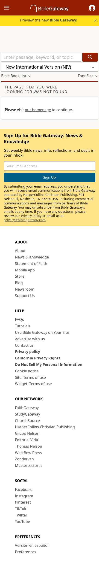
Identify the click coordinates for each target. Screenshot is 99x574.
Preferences (25, 551)
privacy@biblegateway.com (25, 220)
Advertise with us (30, 338)
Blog (19, 282)
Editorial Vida (26, 439)
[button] (92, 8)
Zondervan (24, 459)
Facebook (23, 489)
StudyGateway (27, 414)
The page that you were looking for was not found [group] (36, 89)
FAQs (19, 319)
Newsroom (24, 289)
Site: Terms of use (30, 377)
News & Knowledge (32, 257)
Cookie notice (27, 371)
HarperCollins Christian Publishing (45, 426)
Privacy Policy (31, 215)
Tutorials (22, 325)
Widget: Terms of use (33, 383)
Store (19, 276)
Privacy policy (27, 351)
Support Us (25, 295)
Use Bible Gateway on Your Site (42, 332)
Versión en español (31, 545)
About (20, 250)
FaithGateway (27, 407)
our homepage (38, 109)
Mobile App (25, 270)
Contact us (24, 345)
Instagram (24, 495)
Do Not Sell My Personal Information (48, 364)
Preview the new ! (48, 20)
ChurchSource (27, 420)
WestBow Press (28, 452)
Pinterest (23, 502)
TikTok (20, 508)
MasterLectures (28, 465)
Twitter (21, 515)
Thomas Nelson (28, 446)
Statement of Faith (31, 263)
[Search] (90, 57)
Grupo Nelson (27, 433)
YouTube (22, 521)
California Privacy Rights (37, 358)
